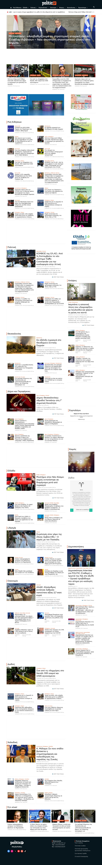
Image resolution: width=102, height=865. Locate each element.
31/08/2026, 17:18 (18, 208)
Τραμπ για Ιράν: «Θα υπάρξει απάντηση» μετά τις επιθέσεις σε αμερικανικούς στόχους (24, 215)
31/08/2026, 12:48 (12, 45)
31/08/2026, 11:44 (71, 314)
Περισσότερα (82, 7)
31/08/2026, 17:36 (48, 168)
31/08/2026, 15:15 (18, 574)
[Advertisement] (36, 233)
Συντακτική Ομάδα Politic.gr (43, 84)
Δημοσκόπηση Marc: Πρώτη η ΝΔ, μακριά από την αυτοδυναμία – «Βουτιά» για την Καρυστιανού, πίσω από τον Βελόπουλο (84, 610)
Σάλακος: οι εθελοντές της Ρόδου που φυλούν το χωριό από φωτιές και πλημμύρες (84, 348)
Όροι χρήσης (79, 843)
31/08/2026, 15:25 (18, 386)
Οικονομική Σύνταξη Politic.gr (50, 597)
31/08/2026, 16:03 (18, 624)
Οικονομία (53, 7)
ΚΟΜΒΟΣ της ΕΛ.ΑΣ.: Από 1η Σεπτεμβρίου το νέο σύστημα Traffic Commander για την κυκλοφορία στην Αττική (49, 259)
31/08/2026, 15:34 (56, 831)
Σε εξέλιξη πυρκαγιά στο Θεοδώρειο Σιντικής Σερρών (48, 343)
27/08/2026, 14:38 (48, 800)
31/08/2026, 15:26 (18, 523)
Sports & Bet (47, 148)
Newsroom (18, 45)
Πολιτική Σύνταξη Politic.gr (57, 168)
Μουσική (47, 395)
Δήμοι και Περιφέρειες (19, 391)
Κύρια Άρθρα (18, 36)
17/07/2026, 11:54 (78, 656)
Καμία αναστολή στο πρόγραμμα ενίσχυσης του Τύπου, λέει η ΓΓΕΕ (53, 215)
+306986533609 (60, 846)
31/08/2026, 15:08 (40, 761)
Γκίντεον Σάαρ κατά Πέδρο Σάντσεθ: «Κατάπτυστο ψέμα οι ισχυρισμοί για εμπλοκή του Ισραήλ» (59, 12)
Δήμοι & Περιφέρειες (40, 395)
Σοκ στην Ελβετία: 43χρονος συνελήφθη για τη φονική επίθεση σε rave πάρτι (54, 709)
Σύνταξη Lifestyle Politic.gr (27, 563)
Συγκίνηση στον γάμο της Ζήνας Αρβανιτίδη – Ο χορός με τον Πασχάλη (49, 537)
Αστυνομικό (17, 148)
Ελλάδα (25, 7)
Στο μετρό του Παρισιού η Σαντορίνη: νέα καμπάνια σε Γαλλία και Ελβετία (54, 191)
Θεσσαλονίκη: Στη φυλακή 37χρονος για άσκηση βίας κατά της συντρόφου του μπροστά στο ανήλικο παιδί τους (53, 368)
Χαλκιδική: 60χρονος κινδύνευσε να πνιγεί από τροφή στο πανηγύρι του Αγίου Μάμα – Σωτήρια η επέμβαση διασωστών (23, 784)
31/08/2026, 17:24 (18, 196)
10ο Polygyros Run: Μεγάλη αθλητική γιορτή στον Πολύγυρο (53, 782)
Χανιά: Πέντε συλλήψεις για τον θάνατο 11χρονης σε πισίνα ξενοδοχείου (53, 519)
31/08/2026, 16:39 (40, 597)
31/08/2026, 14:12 (48, 442)
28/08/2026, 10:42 (18, 802)
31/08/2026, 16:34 (40, 487)
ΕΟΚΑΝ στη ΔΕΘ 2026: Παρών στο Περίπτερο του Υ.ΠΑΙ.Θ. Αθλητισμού (23, 129)
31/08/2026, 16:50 (18, 305)
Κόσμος (61, 7)
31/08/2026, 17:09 (18, 218)
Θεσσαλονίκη (71, 7)
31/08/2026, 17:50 (40, 347)
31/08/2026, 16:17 (18, 371)
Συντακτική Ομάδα (81, 853)
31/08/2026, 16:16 (48, 565)
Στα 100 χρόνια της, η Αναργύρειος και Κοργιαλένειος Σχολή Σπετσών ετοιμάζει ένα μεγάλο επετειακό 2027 (82, 335)
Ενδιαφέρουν (15, 75)
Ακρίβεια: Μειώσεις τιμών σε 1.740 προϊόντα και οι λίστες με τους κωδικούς (24, 631)
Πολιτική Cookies (80, 845)
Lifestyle (12, 528)
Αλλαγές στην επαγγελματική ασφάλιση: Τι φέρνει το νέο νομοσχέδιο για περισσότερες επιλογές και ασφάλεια (84, 375)
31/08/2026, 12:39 (48, 522)
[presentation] (92, 16)
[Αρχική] (11, 7)
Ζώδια (77, 509)
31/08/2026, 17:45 (18, 156)
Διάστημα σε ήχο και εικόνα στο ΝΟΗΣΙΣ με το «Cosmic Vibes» (53, 380)
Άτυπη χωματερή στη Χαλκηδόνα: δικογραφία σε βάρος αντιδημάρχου (53, 422)
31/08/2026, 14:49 (18, 788)
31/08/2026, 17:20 (48, 194)
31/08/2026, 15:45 (48, 372)
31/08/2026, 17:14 (48, 208)
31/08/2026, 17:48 (18, 144)
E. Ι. (77, 586)
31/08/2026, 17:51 (18, 132)
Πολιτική (33, 7)
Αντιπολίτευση (78, 75)
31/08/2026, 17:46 (48, 144)
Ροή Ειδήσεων (17, 7)
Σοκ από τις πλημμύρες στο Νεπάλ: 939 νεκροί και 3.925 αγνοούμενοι (39, 80)
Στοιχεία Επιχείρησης (81, 856)
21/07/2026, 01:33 (78, 644)
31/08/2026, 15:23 (48, 712)
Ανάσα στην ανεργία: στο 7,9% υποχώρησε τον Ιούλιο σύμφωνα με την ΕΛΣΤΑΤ (54, 631)
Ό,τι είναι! (47, 516)
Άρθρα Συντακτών (72, 568)
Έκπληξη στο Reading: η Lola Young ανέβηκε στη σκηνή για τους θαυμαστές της (54, 572)
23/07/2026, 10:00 (79, 628)
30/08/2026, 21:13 (48, 785)
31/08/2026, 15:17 (18, 430)
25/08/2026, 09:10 (72, 586)
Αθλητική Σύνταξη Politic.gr (28, 132)
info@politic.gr (60, 843)
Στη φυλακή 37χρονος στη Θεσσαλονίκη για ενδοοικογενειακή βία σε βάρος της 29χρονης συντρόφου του (23, 381)
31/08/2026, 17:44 (48, 156)
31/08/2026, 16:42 (48, 305)
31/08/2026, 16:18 (18, 563)
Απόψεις (72, 281)
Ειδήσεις (16, 136)
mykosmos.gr (81, 419)
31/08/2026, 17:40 (33, 84)
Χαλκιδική (12, 742)
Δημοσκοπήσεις (76, 547)
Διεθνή (9, 75)
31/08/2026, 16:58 (48, 218)
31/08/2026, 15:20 (48, 383)
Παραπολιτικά (43, 7)
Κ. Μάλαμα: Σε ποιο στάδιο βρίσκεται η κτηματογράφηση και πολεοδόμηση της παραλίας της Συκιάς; (49, 754)
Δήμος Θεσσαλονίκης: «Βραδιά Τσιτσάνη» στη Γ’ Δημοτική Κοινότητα (49, 400)
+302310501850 (60, 844)
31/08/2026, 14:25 (18, 442)
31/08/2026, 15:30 (40, 405)
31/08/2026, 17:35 (55, 89)
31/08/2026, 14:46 (48, 425)
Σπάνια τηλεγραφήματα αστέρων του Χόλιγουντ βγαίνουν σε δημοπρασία (23, 560)
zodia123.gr (86, 509)
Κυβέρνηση (11, 36)
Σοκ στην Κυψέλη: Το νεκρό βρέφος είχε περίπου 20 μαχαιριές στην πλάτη (23, 506)
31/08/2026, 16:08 (18, 509)
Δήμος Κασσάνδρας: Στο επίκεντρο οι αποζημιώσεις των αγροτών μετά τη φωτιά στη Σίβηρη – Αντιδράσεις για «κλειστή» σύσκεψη (24, 797)
